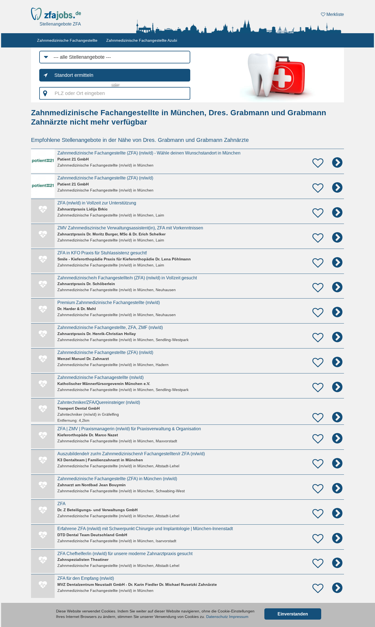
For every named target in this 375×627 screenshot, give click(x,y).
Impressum (238, 616)
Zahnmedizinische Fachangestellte (67, 40)
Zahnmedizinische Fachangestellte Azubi (141, 40)
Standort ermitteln (73, 75)
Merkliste (334, 14)
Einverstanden (293, 614)
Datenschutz (217, 616)
